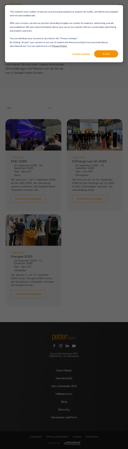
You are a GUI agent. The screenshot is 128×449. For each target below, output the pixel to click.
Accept (106, 53)
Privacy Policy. (59, 46)
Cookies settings (81, 53)
